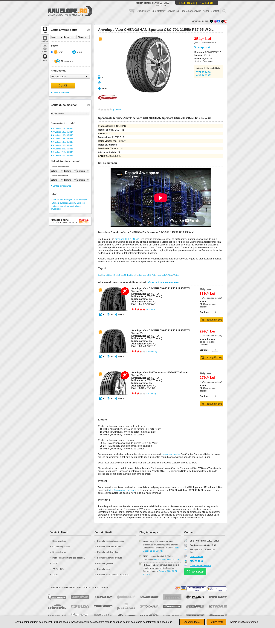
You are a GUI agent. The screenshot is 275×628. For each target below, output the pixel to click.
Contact (215, 11)
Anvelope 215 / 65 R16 (62, 152)
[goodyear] (80, 597)
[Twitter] (222, 21)
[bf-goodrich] (103, 615)
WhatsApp (198, 571)
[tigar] (218, 606)
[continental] (126, 597)
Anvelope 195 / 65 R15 (62, 142)
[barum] (218, 615)
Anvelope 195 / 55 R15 (62, 138)
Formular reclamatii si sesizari (110, 541)
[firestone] (126, 606)
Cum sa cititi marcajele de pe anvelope (69, 199)
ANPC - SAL (58, 569)
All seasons (66, 61)
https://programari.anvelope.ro (124, 490)
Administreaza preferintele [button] (244, 622)
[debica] (195, 615)
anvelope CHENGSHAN (127, 239)
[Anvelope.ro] (70, 15)
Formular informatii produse (109, 558)
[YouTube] (225, 21)
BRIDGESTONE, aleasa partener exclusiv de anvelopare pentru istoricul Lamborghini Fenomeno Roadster (160, 544)
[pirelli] (172, 597)
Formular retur (103, 569)
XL (177, 275)
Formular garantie (105, 563)
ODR (55, 574)
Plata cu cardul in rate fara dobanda (68, 558)
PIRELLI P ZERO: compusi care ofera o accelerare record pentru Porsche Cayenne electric (161, 568)
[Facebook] (218, 21)
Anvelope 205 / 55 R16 (62, 145)
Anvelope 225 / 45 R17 (62, 155)
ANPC (55, 563)
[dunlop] (103, 596)
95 (122, 275)
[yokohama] (149, 606)
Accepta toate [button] (192, 622)
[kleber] (149, 615)
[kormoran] (126, 615)
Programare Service (191, 11)
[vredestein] (57, 606)
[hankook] (172, 606)
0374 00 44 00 (203, 72)
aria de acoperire (171, 454)
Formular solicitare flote (107, 552)
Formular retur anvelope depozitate (113, 574)
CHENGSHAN (130, 275)
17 (99, 275)
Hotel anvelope (59, 541)
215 (103, 275)
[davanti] (195, 597)
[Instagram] (215, 21)
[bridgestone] (149, 597)
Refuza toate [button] (216, 622)
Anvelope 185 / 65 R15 (62, 135)
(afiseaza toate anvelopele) (162, 282)
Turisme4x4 (161, 275)
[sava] (80, 615)
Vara (60, 52)
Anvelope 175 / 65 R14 (62, 128)
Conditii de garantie (61, 546)
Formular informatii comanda (110, 546)
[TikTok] (211, 21)
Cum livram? (143, 11)
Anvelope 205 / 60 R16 (62, 149)
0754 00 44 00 (203, 75)
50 (118, 275)
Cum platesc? (159, 11)
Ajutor (206, 11)
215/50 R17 (111, 275)
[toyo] (218, 597)
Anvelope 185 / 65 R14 (62, 132)
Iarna (79, 52)
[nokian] (103, 606)
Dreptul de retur (59, 552)
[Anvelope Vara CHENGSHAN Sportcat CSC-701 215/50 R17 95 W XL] (140, 92)
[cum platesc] (180, 588)
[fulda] (80, 606)
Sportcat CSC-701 (146, 275)
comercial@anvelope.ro (200, 565)
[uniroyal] (195, 606)
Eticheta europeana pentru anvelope (68, 203)
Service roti (173, 11)
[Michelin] (57, 597)
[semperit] (57, 616)
